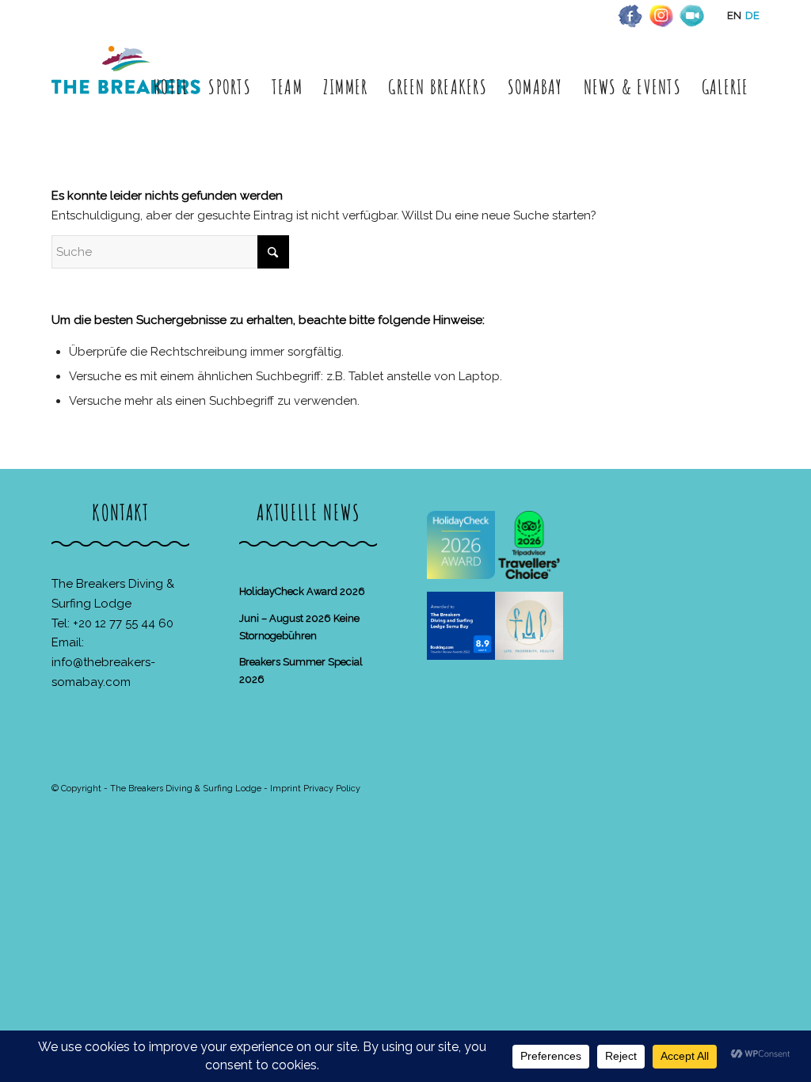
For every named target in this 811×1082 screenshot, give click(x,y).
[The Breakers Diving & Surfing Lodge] (128, 86)
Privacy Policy (331, 788)
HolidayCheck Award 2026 (302, 591)
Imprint (285, 788)
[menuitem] (170, 86)
